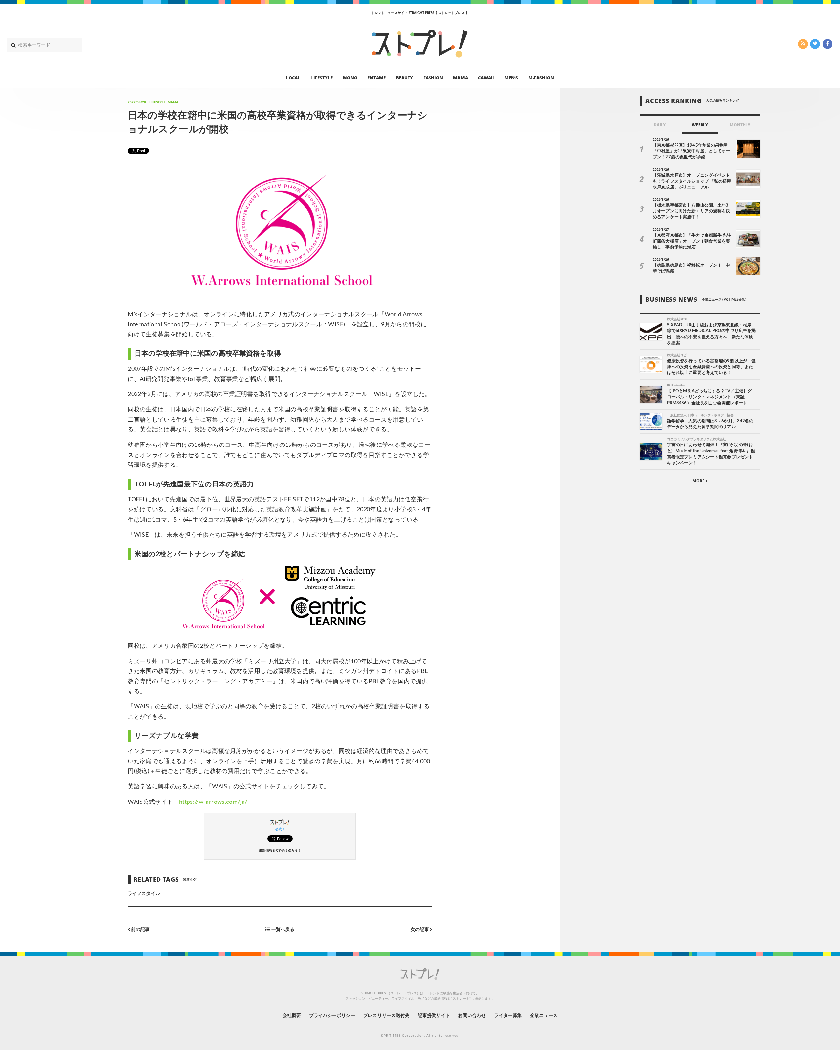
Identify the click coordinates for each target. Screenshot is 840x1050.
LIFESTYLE (321, 77)
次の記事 (420, 929)
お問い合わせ (472, 1015)
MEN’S (511, 77)
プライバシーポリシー (332, 1015)
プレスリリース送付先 (386, 1015)
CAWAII (486, 77)
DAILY (660, 125)
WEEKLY (700, 125)
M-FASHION (541, 77)
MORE (698, 481)
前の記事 (139, 929)
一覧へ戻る (282, 929)
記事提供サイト (434, 1015)
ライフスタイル (144, 893)
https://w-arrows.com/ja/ (213, 802)
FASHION (433, 77)
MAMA (460, 77)
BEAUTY (404, 77)
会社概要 (292, 1015)
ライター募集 (508, 1015)
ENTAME (377, 77)
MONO (350, 77)
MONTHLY (740, 125)
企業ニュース (543, 1015)
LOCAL (293, 77)
